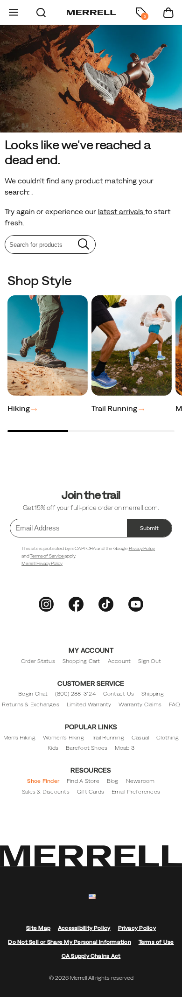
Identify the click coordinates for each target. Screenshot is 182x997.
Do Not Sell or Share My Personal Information (69, 942)
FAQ (174, 704)
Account (119, 661)
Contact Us (118, 693)
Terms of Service (47, 555)
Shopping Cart (81, 661)
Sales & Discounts (46, 791)
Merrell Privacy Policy (42, 563)
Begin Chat (33, 693)
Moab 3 (124, 748)
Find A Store (83, 781)
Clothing (167, 737)
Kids (53, 748)
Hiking (19, 408)
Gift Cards (90, 791)
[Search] (41, 12)
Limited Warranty (89, 704)
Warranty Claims (140, 704)
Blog (113, 781)
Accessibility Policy (84, 928)
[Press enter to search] (83, 244)
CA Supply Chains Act (91, 956)
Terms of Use (156, 942)
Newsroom (140, 781)
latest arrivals (121, 211)
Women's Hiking (63, 737)
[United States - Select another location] (92, 897)
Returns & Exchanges (30, 704)
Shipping (152, 693)
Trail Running (115, 408)
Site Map (38, 928)
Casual (140, 737)
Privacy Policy (142, 548)
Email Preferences (136, 791)
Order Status (38, 661)
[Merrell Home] (91, 12)
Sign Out (149, 661)
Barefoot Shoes (86, 748)
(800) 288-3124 (75, 693)
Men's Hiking (19, 737)
